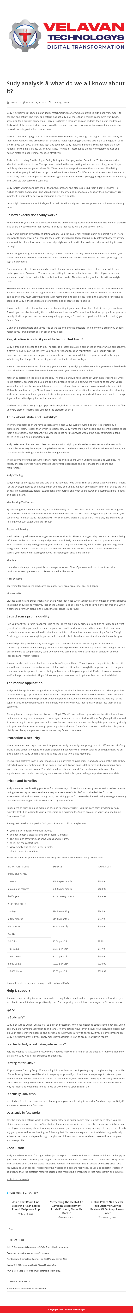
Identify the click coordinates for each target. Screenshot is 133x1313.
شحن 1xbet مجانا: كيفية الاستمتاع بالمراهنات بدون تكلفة (31, 1264)
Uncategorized (60, 102)
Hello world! (40, 1288)
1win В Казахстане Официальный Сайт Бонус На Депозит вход (38, 1247)
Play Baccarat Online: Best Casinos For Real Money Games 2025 (37, 1258)
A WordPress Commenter (19, 1288)
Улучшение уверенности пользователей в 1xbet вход (33, 1270)
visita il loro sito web (18, 1179)
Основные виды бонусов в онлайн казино (28, 1253)
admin (14, 102)
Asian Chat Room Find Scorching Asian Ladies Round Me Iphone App (26, 1205)
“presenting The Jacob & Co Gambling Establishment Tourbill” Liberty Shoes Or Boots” (66, 1207)
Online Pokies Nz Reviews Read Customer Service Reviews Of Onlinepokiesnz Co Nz (107, 1207)
